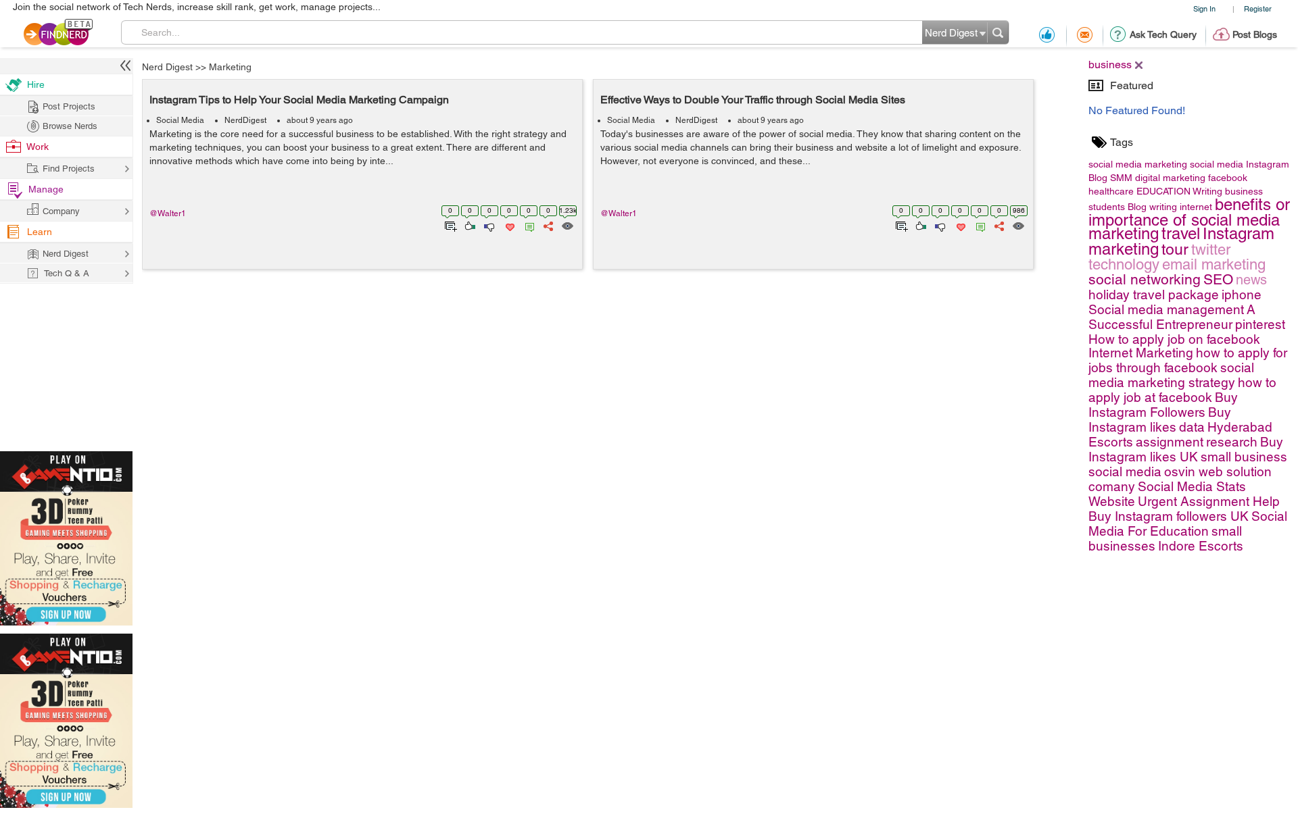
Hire (36, 84)
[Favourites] (508, 225)
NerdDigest (245, 120)
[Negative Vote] (488, 225)
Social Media (180, 120)
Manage (46, 189)
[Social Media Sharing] (547, 225)
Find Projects (69, 168)
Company (61, 211)
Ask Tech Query (1163, 34)
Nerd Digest (167, 66)
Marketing (230, 66)
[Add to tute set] (449, 225)
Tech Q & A (66, 273)
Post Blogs (1254, 34)
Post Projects (69, 106)
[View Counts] (566, 225)
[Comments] (527, 225)
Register (1258, 8)
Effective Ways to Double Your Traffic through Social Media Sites (752, 99)
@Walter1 (167, 213)
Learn (39, 231)
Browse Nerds (70, 126)
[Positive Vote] (468, 225)
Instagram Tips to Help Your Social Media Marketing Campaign (299, 99)
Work (37, 146)
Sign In (1204, 8)
